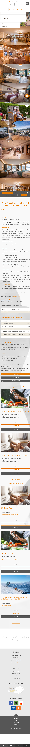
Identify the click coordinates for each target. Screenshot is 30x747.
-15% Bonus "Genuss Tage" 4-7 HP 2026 (15, 411)
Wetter (3, 23)
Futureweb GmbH (16, 728)
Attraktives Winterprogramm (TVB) (10, 514)
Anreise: (17, 193)
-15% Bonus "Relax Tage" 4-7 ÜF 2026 (14, 455)
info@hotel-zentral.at (17, 662)
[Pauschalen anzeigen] (27, 100)
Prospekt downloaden (6, 21)
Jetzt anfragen (7, 193)
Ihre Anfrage (4, 15)
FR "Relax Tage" (7, 508)
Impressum (4, 26)
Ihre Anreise (4, 13)
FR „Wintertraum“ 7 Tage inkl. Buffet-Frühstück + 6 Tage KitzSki (14, 598)
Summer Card (16, 296)
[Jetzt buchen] (27, 96)
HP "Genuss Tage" (7, 553)
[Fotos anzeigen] (27, 105)
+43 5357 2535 (17, 661)
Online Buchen (5, 18)
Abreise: (7, 195)
